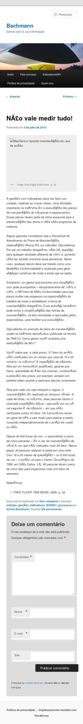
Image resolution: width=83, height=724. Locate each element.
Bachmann (19, 25)
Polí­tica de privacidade (21, 83)
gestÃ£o (23, 505)
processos (65, 505)
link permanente (51, 509)
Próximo (70, 96)
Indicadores (37, 505)
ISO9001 (51, 505)
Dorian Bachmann (17, 509)
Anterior (13, 96)
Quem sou (47, 83)
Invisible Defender (34, 683)
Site (16, 655)
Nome (21, 611)
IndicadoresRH (52, 74)
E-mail (21, 633)
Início (10, 74)
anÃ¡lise (11, 505)
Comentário (23, 556)
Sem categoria (48, 501)
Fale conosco (28, 74)
